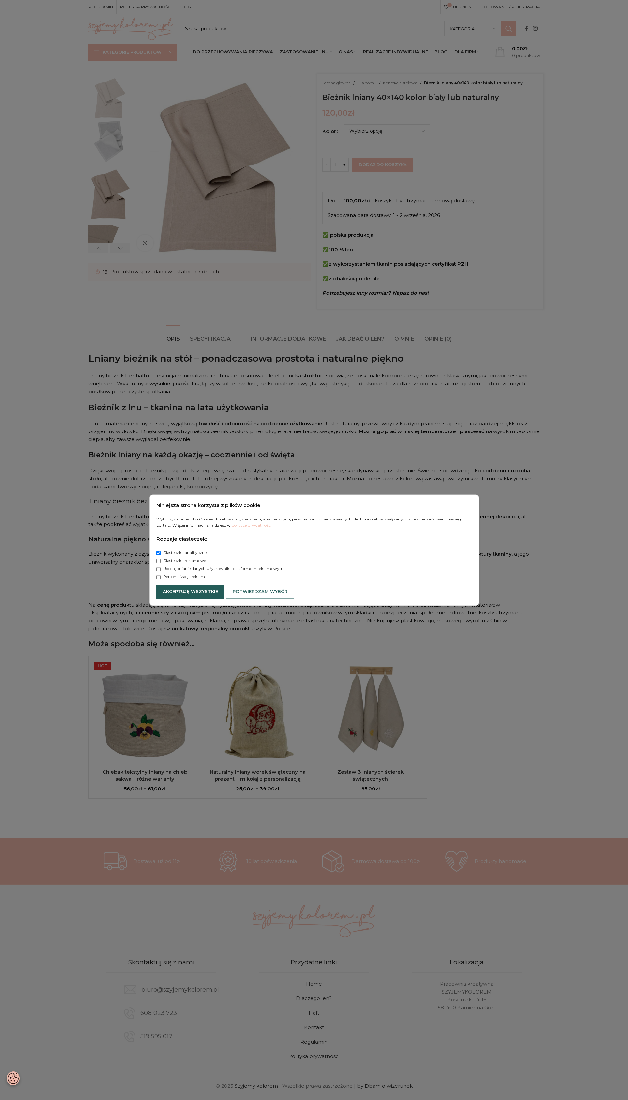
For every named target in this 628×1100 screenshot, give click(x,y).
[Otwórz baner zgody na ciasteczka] (13, 1078)
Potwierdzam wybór (260, 591)
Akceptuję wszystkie (190, 591)
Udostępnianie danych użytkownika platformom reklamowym (223, 568)
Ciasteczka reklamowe (184, 560)
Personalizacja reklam (183, 576)
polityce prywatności (252, 525)
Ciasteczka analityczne (184, 552)
